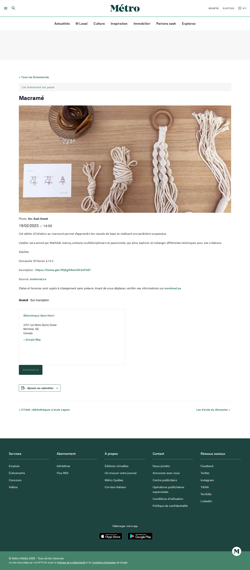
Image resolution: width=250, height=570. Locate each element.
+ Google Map (32, 339)
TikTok (205, 487)
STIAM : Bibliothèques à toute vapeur (44, 409)
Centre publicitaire (165, 480)
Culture (99, 23)
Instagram (207, 480)
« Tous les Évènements (34, 77)
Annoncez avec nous (166, 473)
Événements (17, 473)
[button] (5, 8)
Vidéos (13, 487)
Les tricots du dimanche (213, 409)
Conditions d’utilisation (168, 499)
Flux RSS (63, 473)
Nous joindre (161, 466)
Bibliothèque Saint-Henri (38, 315)
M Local (82, 23)
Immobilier (142, 23)
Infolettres (63, 466)
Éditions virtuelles (116, 466)
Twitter (205, 473)
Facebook (207, 466)
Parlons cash (166, 23)
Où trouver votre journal (121, 473)
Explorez (189, 23)
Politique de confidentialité (170, 506)
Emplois (14, 466)
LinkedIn (206, 501)
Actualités (62, 23)
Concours (15, 480)
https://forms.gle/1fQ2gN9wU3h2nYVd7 (63, 270)
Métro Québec (114, 480)
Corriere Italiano (115, 487)
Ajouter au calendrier (40, 388)
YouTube (206, 494)
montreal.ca (38, 279)
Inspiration (119, 23)
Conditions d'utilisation (104, 562)
